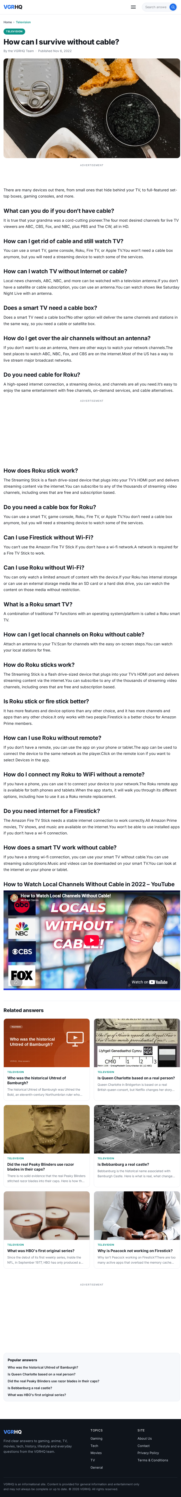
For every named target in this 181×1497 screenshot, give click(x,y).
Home (8, 22)
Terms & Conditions (153, 1460)
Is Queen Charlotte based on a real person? (136, 1078)
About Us (145, 1439)
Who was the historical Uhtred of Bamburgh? (43, 1367)
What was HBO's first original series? (40, 1251)
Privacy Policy (148, 1453)
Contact (144, 1446)
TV (92, 1460)
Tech (94, 1446)
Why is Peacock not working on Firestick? (135, 1251)
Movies (96, 1453)
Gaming (96, 1439)
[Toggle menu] (133, 7)
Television (23, 22)
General (96, 1468)
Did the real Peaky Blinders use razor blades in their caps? (40, 1166)
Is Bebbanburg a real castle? (123, 1164)
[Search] (173, 7)
